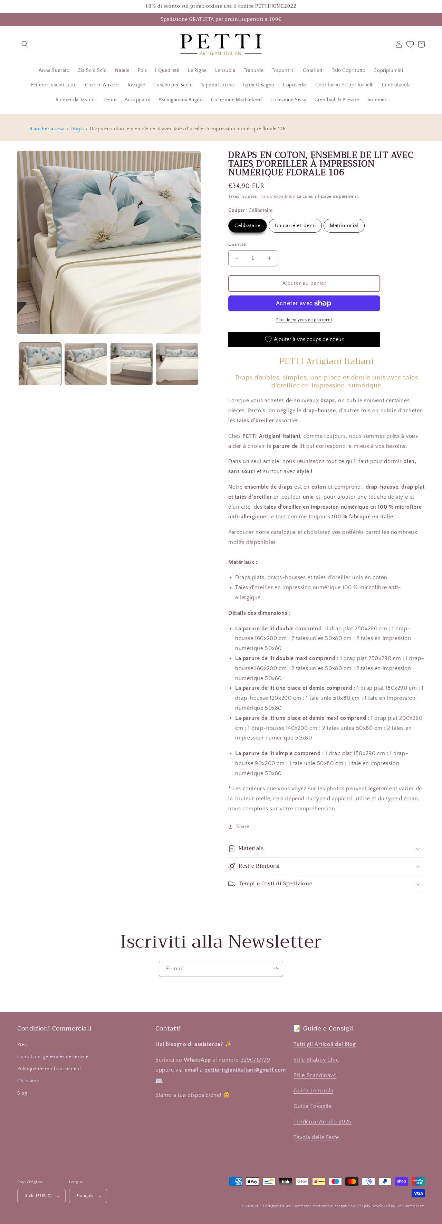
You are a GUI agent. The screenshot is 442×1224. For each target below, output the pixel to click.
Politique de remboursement (49, 1069)
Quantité (237, 244)
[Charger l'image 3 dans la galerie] (131, 364)
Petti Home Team (410, 1206)
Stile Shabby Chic (316, 1060)
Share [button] (242, 826)
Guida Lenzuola (313, 1091)
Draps (77, 129)
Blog (22, 1093)
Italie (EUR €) (38, 1195)
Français (84, 1195)
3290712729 (255, 1060)
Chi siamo (28, 1081)
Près (22, 1044)
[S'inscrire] (275, 969)
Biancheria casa (47, 129)
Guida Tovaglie (313, 1106)
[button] (24, 44)
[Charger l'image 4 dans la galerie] (177, 364)
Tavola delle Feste (316, 1137)
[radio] (247, 226)
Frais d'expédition (277, 196)
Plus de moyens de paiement (304, 320)
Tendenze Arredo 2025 (323, 1122)
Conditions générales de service (53, 1057)
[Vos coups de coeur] (410, 44)
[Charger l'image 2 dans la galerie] (86, 364)
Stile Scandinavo (315, 1075)
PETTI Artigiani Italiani (273, 1206)
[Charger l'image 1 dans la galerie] (40, 364)
